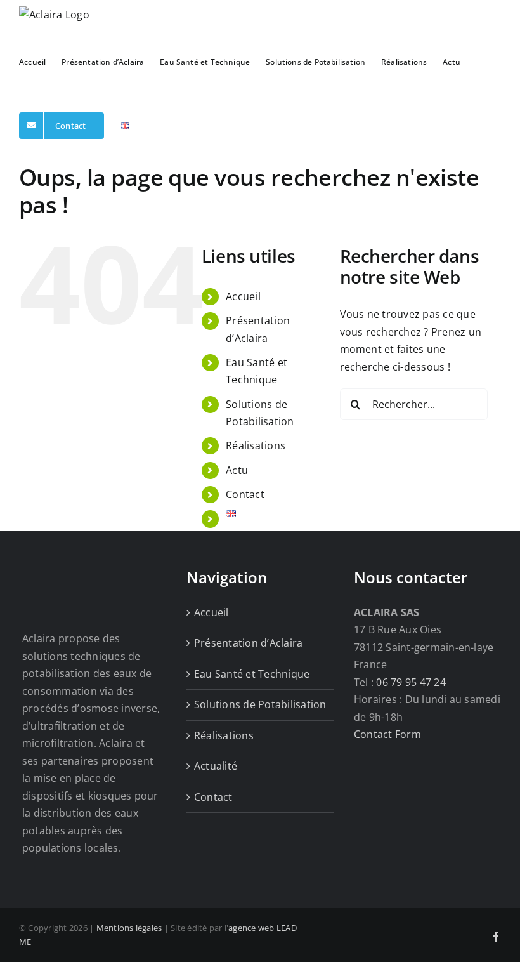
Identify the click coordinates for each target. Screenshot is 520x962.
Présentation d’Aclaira (248, 643)
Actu (237, 470)
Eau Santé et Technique (251, 674)
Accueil (243, 296)
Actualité (215, 766)
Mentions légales (129, 927)
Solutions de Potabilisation (260, 704)
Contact (245, 494)
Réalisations (255, 445)
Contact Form (387, 734)
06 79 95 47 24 (410, 682)
